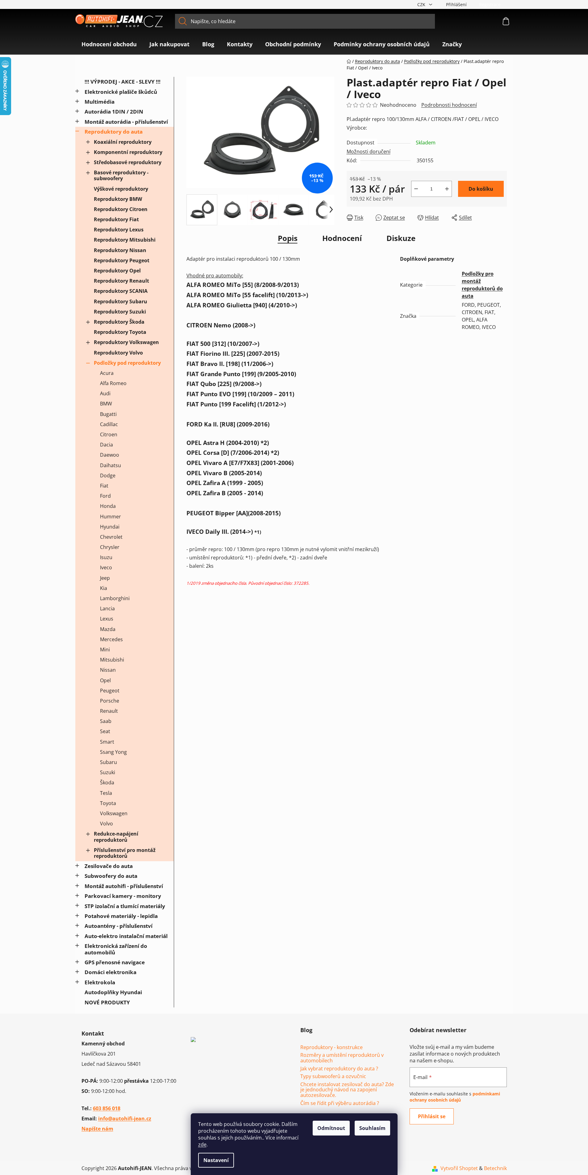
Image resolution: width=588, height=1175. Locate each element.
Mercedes (111, 639)
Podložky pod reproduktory (127, 362)
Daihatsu (110, 465)
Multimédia (100, 101)
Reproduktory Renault (121, 280)
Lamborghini (115, 598)
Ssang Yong (113, 752)
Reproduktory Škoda (119, 321)
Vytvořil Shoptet (459, 1168)
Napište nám (97, 1128)
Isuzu (106, 557)
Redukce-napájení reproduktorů (116, 836)
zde (202, 1144)
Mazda (107, 629)
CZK (422, 4)
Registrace (490, 4)
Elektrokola (100, 982)
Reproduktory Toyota (120, 332)
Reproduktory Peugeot (121, 260)
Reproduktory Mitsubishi (125, 239)
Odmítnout (331, 1128)
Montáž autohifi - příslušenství (124, 886)
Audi (105, 393)
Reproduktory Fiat (116, 219)
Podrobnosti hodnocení (449, 105)
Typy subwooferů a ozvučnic (333, 1076)
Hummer (110, 516)
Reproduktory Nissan (120, 250)
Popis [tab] (288, 238)
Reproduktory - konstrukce (331, 1047)
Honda (108, 506)
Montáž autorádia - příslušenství (126, 121)
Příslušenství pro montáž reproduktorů (125, 853)
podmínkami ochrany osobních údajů (455, 1097)
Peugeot (109, 690)
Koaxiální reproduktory (123, 142)
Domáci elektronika (110, 972)
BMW (106, 403)
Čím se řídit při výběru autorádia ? (339, 1103)
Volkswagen (113, 813)
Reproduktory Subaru (120, 301)
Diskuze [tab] (400, 238)
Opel (105, 680)
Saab (105, 721)
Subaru (108, 762)
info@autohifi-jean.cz (124, 1118)
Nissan (108, 669)
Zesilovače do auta (109, 866)
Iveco (106, 567)
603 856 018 (106, 1108)
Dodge (107, 475)
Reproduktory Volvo (118, 352)
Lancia (107, 608)
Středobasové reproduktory (127, 162)
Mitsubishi (112, 659)
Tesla (106, 793)
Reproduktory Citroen (121, 209)
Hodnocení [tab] (342, 238)
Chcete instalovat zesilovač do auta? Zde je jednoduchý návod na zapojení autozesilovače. (347, 1090)
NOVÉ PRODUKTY (107, 1002)
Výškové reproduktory (121, 188)
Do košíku (481, 188)
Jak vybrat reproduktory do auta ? (339, 1069)
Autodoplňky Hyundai (113, 992)
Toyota (108, 803)
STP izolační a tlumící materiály (125, 906)
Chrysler (109, 547)
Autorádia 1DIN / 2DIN (114, 111)
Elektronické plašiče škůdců (121, 91)
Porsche (109, 700)
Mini (105, 649)
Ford (105, 495)
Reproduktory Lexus (119, 229)
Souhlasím (372, 1128)
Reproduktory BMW (118, 199)
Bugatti (108, 414)
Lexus (106, 618)
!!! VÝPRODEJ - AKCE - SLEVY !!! (123, 81)
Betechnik (495, 1168)
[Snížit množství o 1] (416, 189)
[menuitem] (109, 44)
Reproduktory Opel (117, 270)
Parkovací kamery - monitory (123, 895)
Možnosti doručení (368, 151)
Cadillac (109, 424)
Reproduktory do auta (114, 131)
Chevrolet (111, 537)
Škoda (107, 782)
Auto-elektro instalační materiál (126, 936)
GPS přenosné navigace (115, 962)
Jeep (105, 578)
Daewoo (109, 454)
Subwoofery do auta (111, 875)
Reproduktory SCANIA (121, 291)
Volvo (106, 823)
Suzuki (107, 772)
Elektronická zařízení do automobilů (116, 949)
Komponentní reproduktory (128, 152)
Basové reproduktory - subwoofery (121, 175)
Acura (107, 373)
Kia (103, 588)
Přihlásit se (431, 1116)
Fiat (104, 485)
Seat (105, 731)
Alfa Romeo (113, 383)
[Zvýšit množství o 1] (447, 189)
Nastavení (216, 1160)
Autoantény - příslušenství (118, 925)
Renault (109, 711)
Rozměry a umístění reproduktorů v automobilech (342, 1058)
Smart (107, 741)
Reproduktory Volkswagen (126, 342)
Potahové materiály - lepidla (121, 916)
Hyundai (109, 526)
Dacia (106, 444)
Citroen (108, 434)
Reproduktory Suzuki (120, 311)
